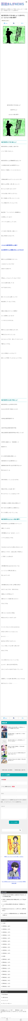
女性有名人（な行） (6, 938)
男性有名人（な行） (6, 971)
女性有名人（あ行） (6, 926)
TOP (7, 1010)
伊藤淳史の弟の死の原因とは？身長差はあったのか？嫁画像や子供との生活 (16, 728)
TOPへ (21, 1020)
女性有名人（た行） (6, 935)
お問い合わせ (5, 997)
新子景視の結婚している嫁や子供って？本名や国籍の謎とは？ (16, 734)
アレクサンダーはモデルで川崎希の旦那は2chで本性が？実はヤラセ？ (17, 753)
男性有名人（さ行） (6, 965)
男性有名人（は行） (6, 974)
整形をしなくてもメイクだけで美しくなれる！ (14, 856)
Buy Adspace (5, 994)
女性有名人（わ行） (6, 953)
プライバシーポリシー (7, 1003)
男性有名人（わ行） (6, 986)
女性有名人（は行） (6, 941)
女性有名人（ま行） (6, 944)
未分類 (3, 956)
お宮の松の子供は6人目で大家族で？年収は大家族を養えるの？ (17, 760)
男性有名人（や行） (6, 980)
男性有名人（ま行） (6, 977)
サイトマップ (5, 1000)
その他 (3, 923)
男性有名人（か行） (6, 962)
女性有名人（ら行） (6, 950)
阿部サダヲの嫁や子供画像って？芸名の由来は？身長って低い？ (16, 747)
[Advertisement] (14, 60)
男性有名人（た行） (6, 968)
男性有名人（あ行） (5, 20)
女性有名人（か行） (6, 929)
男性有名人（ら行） (6, 983)
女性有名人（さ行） (6, 932)
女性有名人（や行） (6, 947)
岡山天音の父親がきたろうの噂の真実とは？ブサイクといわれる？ (16, 741)
